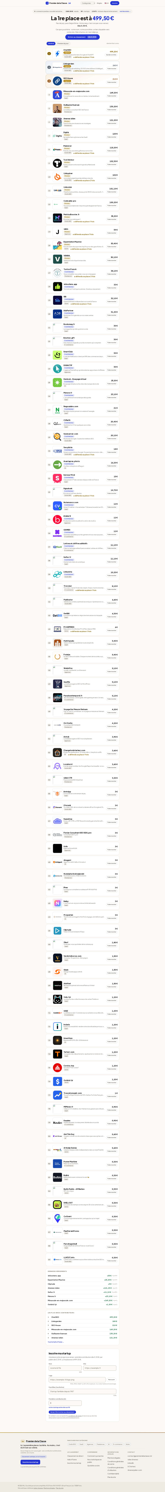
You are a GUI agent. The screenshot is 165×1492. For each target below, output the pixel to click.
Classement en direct (75, 1456)
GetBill (66, 613)
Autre (66, 248)
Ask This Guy (69, 1134)
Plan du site (112, 1477)
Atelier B (67, 516)
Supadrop (68, 819)
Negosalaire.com (71, 406)
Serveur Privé (69, 475)
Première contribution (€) (57, 1399)
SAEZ (66, 1011)
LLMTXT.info (69, 1257)
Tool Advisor (68, 160)
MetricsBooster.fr (71, 214)
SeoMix (67, 682)
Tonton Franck (70, 269)
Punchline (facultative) (56, 1387)
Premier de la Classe (59, 3)
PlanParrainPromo (71, 1231)
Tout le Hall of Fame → (56, 1342)
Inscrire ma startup (30, 1462)
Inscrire (115, 3)
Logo (50, 1375)
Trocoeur (68, 586)
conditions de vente (74, 1416)
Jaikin (66, 229)
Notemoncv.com (71, 502)
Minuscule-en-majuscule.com (76, 91)
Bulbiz (66, 1175)
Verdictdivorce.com (72, 956)
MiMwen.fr (68, 1107)
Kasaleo (67, 1120)
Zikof (66, 942)
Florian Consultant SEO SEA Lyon (77, 833)
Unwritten (68, 1038)
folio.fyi (67, 997)
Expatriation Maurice (72, 242)
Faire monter (111, 68)
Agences (67, 234)
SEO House (68, 78)
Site (84, 1364)
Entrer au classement (82, 37)
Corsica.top (69, 1066)
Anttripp (67, 792)
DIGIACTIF (68, 365)
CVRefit (67, 420)
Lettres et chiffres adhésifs (75, 543)
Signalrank (67, 488)
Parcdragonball (70, 1244)
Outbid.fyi (68, 1080)
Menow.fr (68, 393)
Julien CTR (68, 778)
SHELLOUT (68, 1203)
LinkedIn (131, 1463)
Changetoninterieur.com (74, 750)
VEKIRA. (67, 256)
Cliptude (67, 930)
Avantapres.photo (72, 461)
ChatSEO (67, 50)
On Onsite (68, 723)
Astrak (66, 737)
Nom (50, 1364)
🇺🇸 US (107, 3)
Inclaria (67, 1024)
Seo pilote (68, 447)
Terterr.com (69, 1052)
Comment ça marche (95, 1456)
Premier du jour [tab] (62, 43)
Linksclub (68, 187)
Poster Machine (70, 1162)
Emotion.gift (69, 338)
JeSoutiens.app (70, 284)
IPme (66, 887)
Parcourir (111, 1379)
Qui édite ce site (93, 1466)
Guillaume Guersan (71, 105)
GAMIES (67, 530)
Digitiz (66, 132)
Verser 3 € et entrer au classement (62, 1412)
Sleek (66, 970)
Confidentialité (113, 1474)
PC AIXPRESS (69, 627)
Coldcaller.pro (70, 201)
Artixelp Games (70, 1148)
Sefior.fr (67, 557)
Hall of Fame (72, 1460)
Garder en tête (111, 55)
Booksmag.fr (69, 324)
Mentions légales (114, 1458)
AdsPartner (68, 310)
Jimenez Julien (69, 118)
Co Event (68, 1216)
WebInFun (68, 668)
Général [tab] (51, 43)
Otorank (67, 805)
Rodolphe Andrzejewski (74, 874)
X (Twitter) (131, 1466)
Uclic (66, 846)
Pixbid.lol (67, 146)
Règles (99, 3)
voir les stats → (125, 11)
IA (65, 386)
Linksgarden (68, 64)
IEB (65, 297)
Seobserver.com (71, 434)
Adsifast (67, 983)
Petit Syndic (69, 641)
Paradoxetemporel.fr (73, 696)
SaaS (66, 98)
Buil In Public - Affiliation (74, 1189)
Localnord (67, 764)
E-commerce (68, 344)
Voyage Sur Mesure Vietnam (75, 709)
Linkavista (68, 572)
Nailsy (66, 901)
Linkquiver (68, 173)
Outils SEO (67, 57)
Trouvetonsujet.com (73, 1093)
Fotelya (67, 654)
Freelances (68, 112)
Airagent (67, 860)
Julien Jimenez (133, 1460)
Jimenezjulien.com (135, 1470)
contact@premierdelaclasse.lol (140, 1456)
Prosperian (68, 915)
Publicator (68, 600)
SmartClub (68, 352)
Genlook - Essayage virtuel (74, 379)
